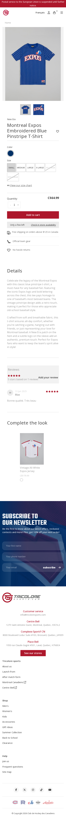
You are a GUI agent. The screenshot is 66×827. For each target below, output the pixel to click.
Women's (7, 711)
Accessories (8, 721)
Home (8, 22)
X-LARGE (40, 167)
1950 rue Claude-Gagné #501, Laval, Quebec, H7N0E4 (33, 645)
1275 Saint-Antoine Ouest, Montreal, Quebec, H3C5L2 (33, 624)
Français (40, 12)
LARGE (30, 167)
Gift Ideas (7, 727)
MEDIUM (21, 167)
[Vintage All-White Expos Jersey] (32, 449)
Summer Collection (12, 732)
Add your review (48, 377)
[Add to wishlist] (57, 131)
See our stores (33, 653)
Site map (7, 771)
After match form (11, 676)
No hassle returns (21, 249)
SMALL (11, 167)
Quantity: (12, 198)
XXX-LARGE (13, 177)
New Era (11, 119)
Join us (5, 761)
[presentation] (25, 109)
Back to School (9, 737)
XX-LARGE (50, 167)
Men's (5, 705)
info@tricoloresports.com (33, 614)
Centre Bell (8, 687)
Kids (4, 716)
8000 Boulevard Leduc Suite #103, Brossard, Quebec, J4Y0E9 (33, 635)
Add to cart (33, 215)
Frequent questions (12, 766)
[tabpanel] (33, 64)
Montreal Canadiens (13, 682)
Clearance (7, 742)
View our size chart (21, 185)
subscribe (49, 567)
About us (7, 666)
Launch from (8, 671)
